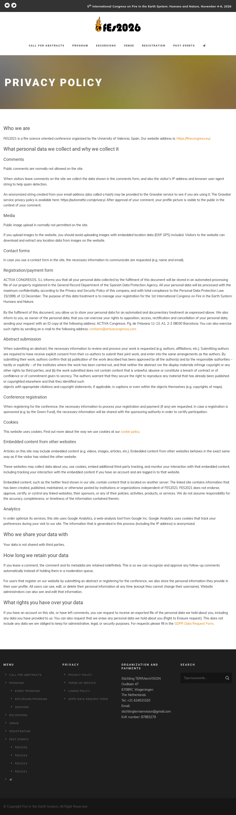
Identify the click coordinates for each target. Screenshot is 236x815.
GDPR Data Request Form (193, 623)
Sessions (22, 707)
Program (80, 45)
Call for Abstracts (47, 45)
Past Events (184, 45)
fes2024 (21, 755)
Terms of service (82, 683)
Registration (153, 45)
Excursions (106, 45)
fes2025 (21, 747)
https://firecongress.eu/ (193, 138)
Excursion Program (31, 699)
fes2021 (21, 771)
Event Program (27, 691)
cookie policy (130, 432)
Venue (129, 45)
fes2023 (21, 763)
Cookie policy (79, 691)
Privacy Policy (80, 674)
